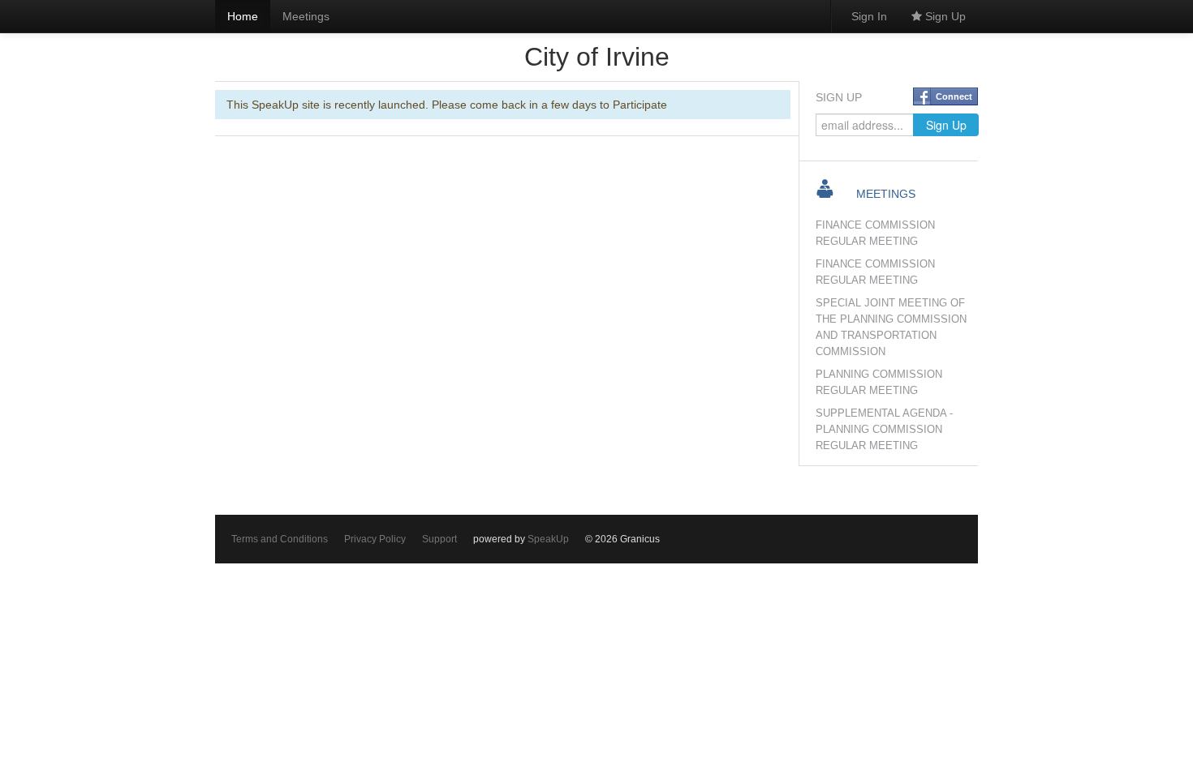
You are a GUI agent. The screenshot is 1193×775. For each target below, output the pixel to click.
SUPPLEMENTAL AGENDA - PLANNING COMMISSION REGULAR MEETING (884, 430)
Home (242, 16)
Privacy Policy (375, 539)
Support (439, 539)
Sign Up (944, 16)
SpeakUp (548, 539)
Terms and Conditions (279, 539)
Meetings (305, 16)
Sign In (869, 16)
